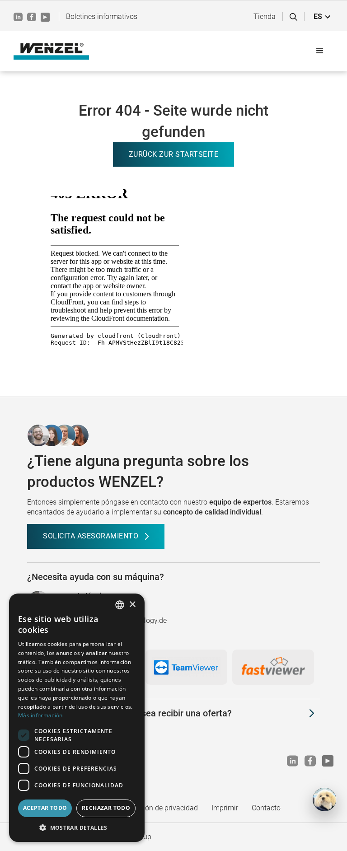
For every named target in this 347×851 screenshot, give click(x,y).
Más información (40, 715)
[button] (322, 17)
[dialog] (77, 718)
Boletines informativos (101, 16)
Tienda (264, 16)
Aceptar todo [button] (45, 808)
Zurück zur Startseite (174, 154)
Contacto (266, 808)
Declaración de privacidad (157, 808)
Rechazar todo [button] (106, 808)
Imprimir (224, 808)
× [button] (132, 604)
